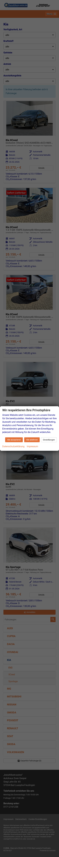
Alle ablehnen (32, 440)
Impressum (32, 446)
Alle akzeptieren (14, 440)
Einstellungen (49, 440)
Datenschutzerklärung (13, 446)
